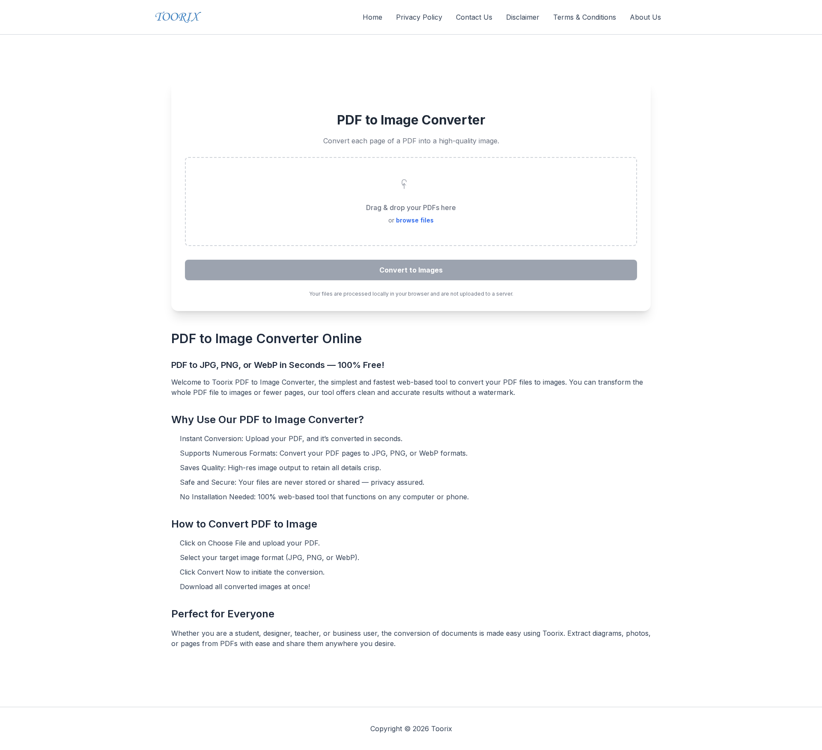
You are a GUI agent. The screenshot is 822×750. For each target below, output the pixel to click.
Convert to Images (411, 270)
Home (372, 17)
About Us (645, 17)
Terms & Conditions (584, 17)
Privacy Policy (419, 17)
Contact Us (474, 17)
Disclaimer (522, 17)
